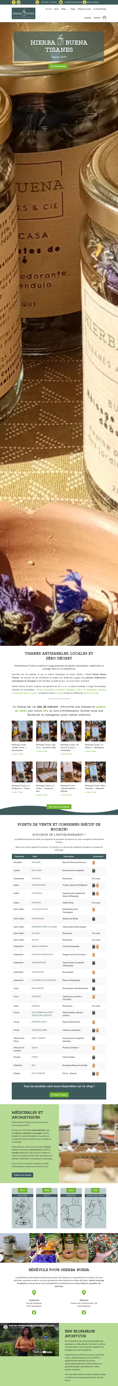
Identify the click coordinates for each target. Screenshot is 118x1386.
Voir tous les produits (59, 806)
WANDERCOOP (39, 962)
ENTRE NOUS (38, 918)
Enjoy (73, 9)
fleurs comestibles (46, 689)
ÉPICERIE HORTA (39, 1022)
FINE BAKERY (38, 988)
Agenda (87, 17)
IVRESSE (36, 1006)
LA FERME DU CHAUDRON (44, 980)
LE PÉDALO (37, 893)
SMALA (35, 940)
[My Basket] (104, 18)
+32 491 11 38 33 (49, 2)
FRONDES (36, 878)
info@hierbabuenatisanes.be (76, 2)
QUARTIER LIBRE (39, 1030)
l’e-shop (59, 693)
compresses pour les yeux (24, 693)
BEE (33, 1065)
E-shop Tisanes (59, 1094)
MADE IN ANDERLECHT (42, 954)
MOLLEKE (36, 862)
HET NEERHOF (38, 1073)
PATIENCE (36, 996)
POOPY (35, 1057)
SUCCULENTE (38, 972)
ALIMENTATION (39, 885)
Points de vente (84, 9)
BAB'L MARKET (39, 1038)
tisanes (64, 686)
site (45, 710)
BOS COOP (37, 870)
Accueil (48, 9)
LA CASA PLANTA (40, 909)
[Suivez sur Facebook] (14, 2)
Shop (63, 9)
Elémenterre (19, 1166)
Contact (97, 17)
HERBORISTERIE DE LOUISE (44, 927)
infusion (102, 689)
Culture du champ (22, 1175)
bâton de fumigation (87, 689)
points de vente (91, 693)
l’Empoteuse (54, 847)
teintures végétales (65, 689)
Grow (56, 9)
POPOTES (36, 902)
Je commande (58, 66)
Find (95, 1190)
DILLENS (36, 933)
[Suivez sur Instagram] (19, 2)
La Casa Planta (99, 9)
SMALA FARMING (40, 946)
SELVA (35, 1047)
